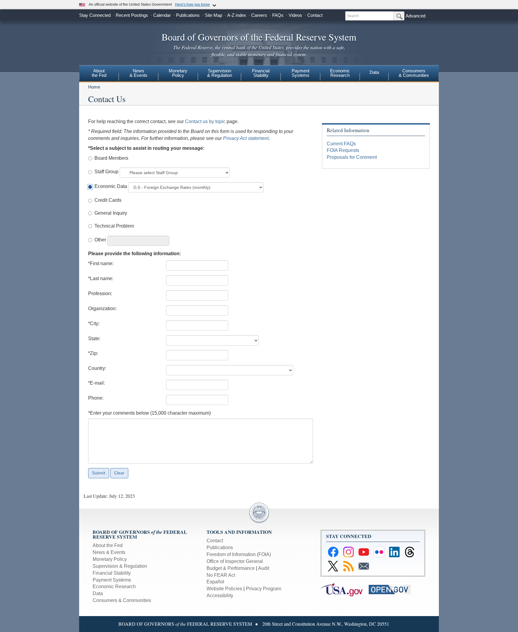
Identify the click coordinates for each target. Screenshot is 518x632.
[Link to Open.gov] (392, 589)
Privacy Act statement (246, 138)
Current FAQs (341, 143)
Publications (188, 15)
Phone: (95, 398)
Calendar (162, 15)
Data (374, 72)
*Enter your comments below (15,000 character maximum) (149, 413)
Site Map (213, 15)
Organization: (102, 308)
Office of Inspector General (235, 561)
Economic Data (110, 186)
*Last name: (100, 278)
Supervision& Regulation (219, 73)
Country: (97, 368)
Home (94, 86)
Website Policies (224, 588)
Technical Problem (114, 225)
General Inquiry (110, 213)
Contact (315, 15)
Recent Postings (132, 15)
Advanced (415, 15)
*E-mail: (96, 383)
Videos (295, 15)
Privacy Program (263, 588)
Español (215, 581)
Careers (259, 15)
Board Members (111, 158)
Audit (263, 568)
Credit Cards (107, 200)
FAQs (278, 15)
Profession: (100, 293)
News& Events (138, 73)
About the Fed (108, 545)
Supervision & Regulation (120, 566)
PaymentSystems (300, 73)
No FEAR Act (221, 575)
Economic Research (114, 586)
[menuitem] (99, 73)
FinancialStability (260, 73)
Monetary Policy (110, 559)
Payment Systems (112, 579)
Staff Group (106, 171)
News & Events (109, 552)
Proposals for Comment (352, 157)
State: (94, 338)
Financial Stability (112, 573)
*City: (94, 323)
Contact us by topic (205, 121)
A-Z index (236, 15)
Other (100, 239)
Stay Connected (95, 15)
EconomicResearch (340, 73)
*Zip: (93, 353)
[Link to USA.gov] (344, 589)
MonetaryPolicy (178, 73)
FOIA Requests (343, 150)
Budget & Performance (231, 568)
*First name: (101, 263)
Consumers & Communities (414, 73)
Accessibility (220, 595)
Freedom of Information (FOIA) (239, 554)
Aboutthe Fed (99, 73)
